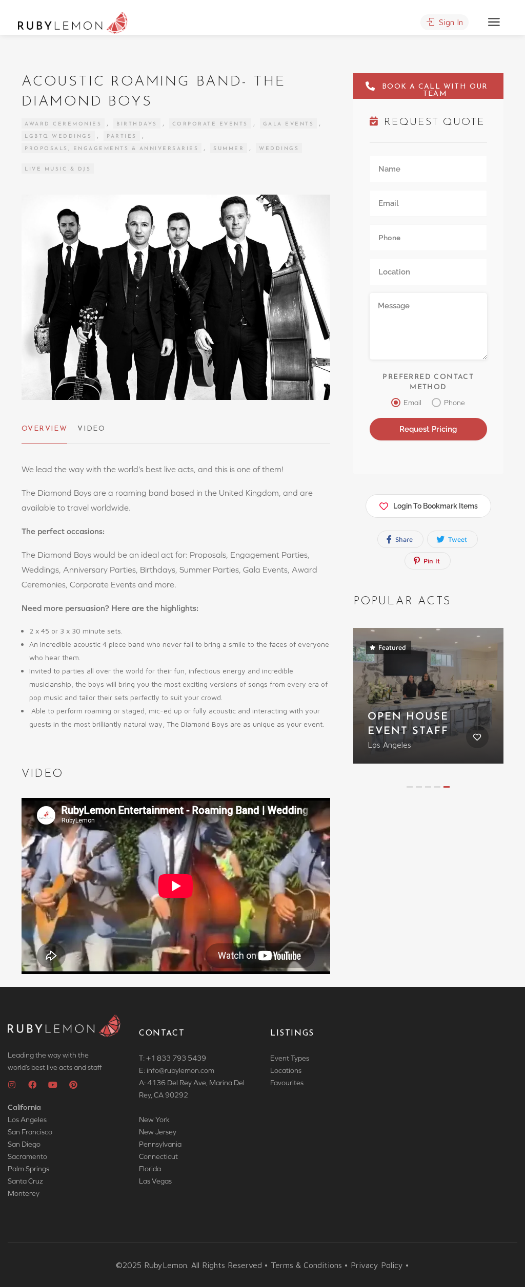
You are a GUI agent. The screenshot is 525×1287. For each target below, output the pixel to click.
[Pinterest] (73, 1085)
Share (403, 539)
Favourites (287, 1083)
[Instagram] (12, 1085)
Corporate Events (210, 124)
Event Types (289, 1058)
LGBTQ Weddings (58, 136)
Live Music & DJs (58, 169)
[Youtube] (53, 1085)
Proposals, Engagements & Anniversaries (111, 149)
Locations (285, 1070)
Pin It (430, 561)
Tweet (456, 539)
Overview (44, 429)
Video (91, 429)
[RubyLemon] (73, 21)
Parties (122, 136)
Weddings (279, 149)
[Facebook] (32, 1085)
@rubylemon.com (186, 1070)
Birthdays (136, 124)
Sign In (449, 22)
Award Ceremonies (63, 124)
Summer (228, 149)
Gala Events (288, 124)
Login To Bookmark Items (435, 506)
